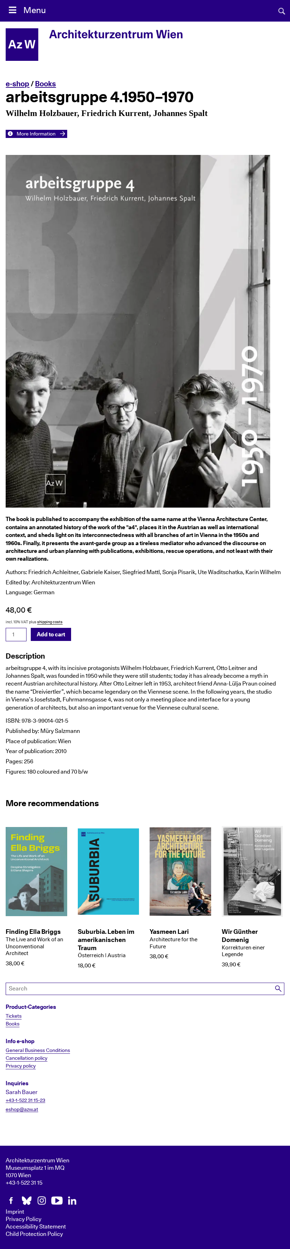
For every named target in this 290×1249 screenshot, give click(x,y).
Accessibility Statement (36, 1227)
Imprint (15, 1212)
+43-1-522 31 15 (24, 1183)
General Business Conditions (38, 1050)
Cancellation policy (26, 1058)
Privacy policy (21, 1066)
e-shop (17, 84)
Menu (34, 10)
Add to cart (51, 634)
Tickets (14, 1016)
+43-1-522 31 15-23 (25, 1100)
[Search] (278, 989)
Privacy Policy (23, 1219)
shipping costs (50, 622)
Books (45, 84)
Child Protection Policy (34, 1234)
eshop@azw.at (22, 1109)
